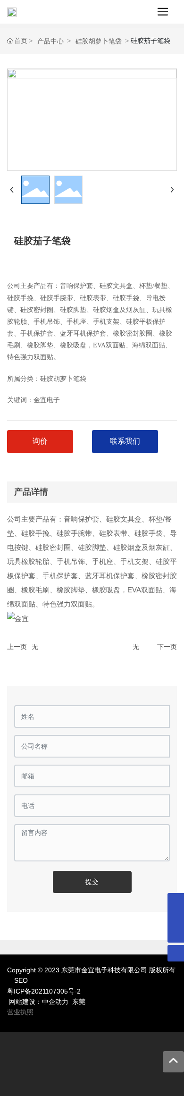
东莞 (78, 1001)
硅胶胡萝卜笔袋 (98, 41)
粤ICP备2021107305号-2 (44, 991)
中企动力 (55, 1001)
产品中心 (50, 41)
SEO (21, 980)
